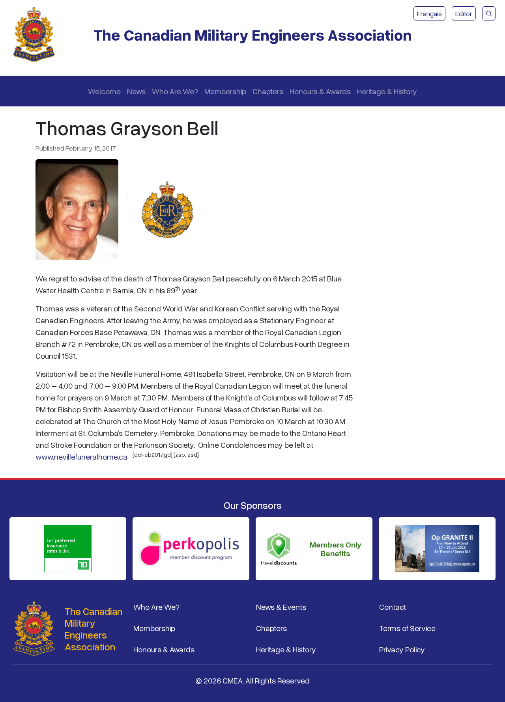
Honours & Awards (320, 91)
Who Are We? (175, 91)
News (136, 91)
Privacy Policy (402, 649)
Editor (463, 13)
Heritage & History (387, 91)
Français (429, 13)
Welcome (104, 91)
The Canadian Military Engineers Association (253, 34)
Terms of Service (407, 628)
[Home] (37, 34)
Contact (392, 606)
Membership (225, 91)
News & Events (281, 606)
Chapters (267, 91)
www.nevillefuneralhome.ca (81, 456)
